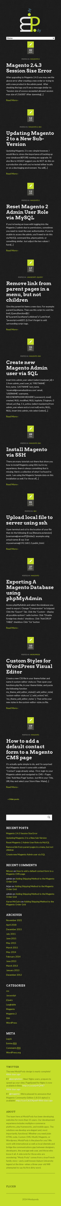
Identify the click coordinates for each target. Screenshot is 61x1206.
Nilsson (9, 871)
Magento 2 (35, 59)
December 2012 (14, 975)
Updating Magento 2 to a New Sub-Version (30, 138)
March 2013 (12, 965)
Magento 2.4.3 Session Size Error (29, 68)
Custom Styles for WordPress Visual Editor (29, 666)
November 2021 (14, 920)
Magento (33, 356)
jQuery (39, 277)
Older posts (13, 799)
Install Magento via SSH (26, 452)
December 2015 (14, 929)
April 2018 (11, 925)
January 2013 (12, 970)
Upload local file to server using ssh (29, 520)
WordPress (35, 654)
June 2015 (11, 938)
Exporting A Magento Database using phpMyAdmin (30, 590)
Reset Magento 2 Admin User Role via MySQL (27, 212)
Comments (13, 1048)
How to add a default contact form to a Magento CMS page (29, 749)
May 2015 (11, 943)
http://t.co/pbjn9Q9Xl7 (34, 1085)
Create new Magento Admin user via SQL (26, 367)
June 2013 (11, 961)
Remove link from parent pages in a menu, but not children (28, 291)
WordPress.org (13, 1052)
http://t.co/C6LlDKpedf (27, 1100)
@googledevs (15, 1079)
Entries (11, 1043)
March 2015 (12, 947)
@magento (14, 1094)
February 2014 (13, 956)
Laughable (11, 1004)
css (7, 991)
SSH (40, 127)
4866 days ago (13, 1074)
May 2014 (11, 952)
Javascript (31, 277)
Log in (9, 1039)
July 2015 (11, 934)
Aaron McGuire (13, 901)
